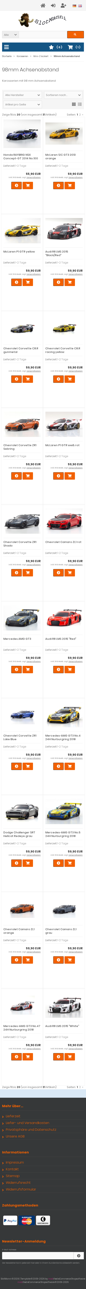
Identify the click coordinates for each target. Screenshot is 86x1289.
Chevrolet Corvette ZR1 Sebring (19, 447)
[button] (10, 34)
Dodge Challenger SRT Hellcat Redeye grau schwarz (19, 836)
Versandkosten (34, 177)
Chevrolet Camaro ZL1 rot (63, 542)
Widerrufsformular (21, 1189)
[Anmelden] (54, 6)
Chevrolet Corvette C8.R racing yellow (62, 350)
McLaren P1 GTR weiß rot (62, 445)
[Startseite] (43, 6)
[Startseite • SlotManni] (43, 20)
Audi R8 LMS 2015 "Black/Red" (56, 253)
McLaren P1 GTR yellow (19, 252)
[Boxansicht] (74, 104)
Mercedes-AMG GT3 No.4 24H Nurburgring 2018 (63, 737)
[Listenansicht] (80, 104)
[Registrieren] (64, 6)
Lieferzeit (13, 1116)
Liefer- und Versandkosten (27, 1122)
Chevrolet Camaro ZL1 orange (18, 931)
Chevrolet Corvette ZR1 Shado (19, 544)
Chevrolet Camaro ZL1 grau (60, 931)
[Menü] (7, 47)
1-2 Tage (20, 166)
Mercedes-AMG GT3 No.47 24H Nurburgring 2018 (21, 1028)
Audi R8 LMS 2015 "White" (62, 1026)
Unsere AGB (15, 1136)
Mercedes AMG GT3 (17, 639)
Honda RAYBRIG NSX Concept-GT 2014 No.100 (20, 156)
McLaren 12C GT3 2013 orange (60, 156)
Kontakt (12, 1169)
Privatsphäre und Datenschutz (31, 1129)
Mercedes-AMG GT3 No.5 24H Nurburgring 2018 (62, 834)
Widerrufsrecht (18, 1182)
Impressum (15, 1162)
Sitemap (13, 1175)
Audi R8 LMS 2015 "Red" (60, 639)
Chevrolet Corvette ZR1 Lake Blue (19, 737)
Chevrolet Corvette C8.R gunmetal (20, 350)
